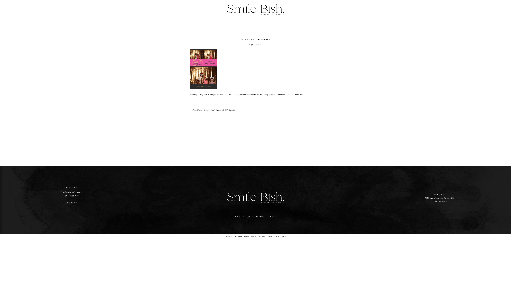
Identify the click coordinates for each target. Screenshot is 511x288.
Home (237, 217)
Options (260, 217)
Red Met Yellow (280, 236)
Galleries (248, 217)
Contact (272, 217)
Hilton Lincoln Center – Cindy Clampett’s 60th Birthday (213, 110)
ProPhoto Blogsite (258, 236)
